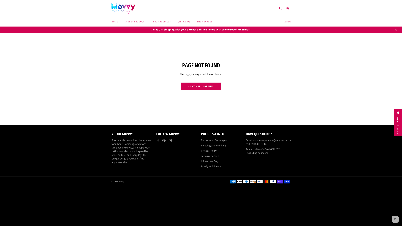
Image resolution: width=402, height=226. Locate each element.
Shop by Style (161, 21)
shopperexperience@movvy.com (270, 140)
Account (287, 21)
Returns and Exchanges (214, 140)
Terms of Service (210, 156)
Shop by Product (135, 21)
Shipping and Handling (213, 146)
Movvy (121, 181)
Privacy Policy (209, 151)
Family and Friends (211, 166)
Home (114, 21)
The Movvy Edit (206, 21)
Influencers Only (210, 161)
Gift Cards (184, 21)
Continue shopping (201, 86)
